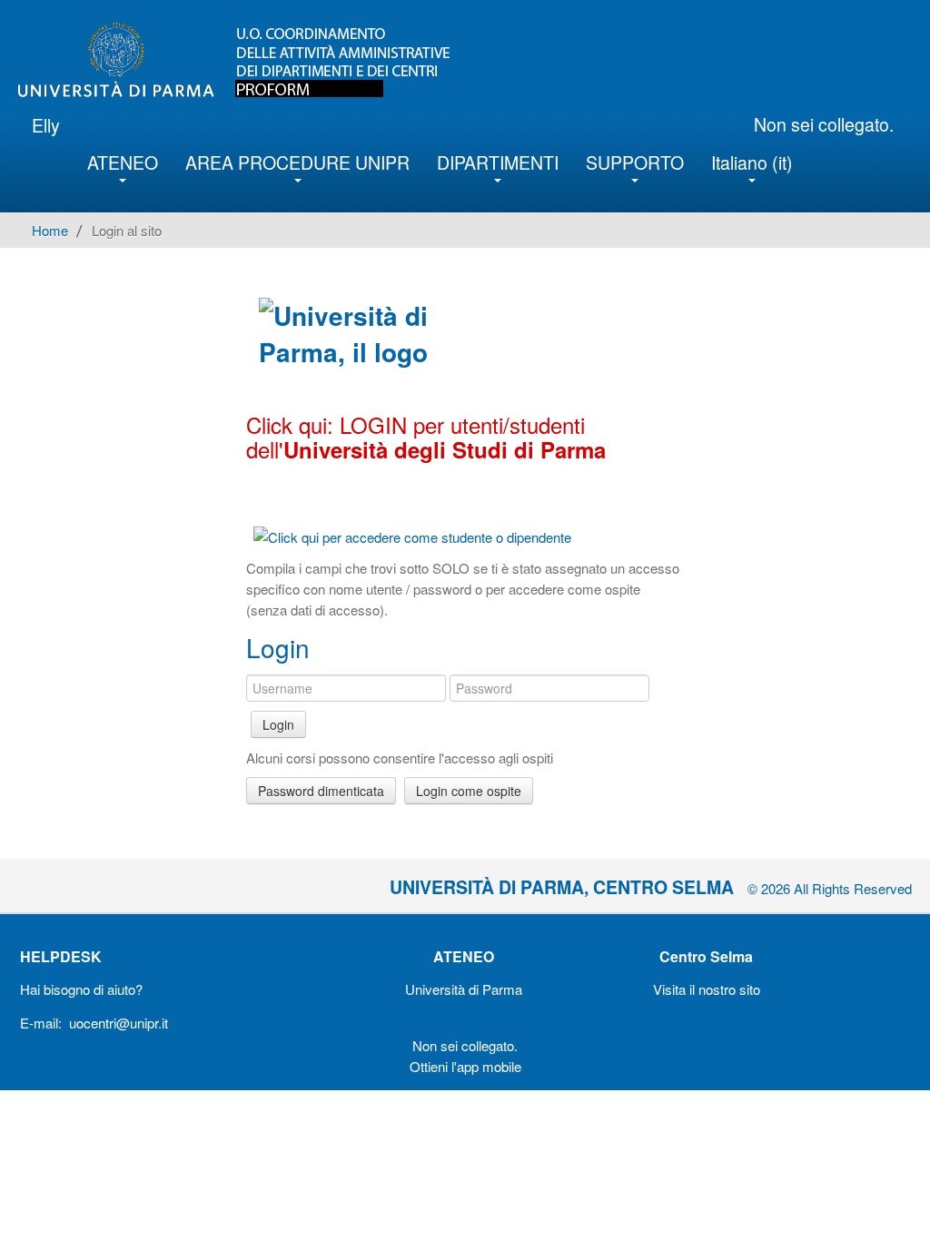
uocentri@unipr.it (118, 1022)
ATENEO (122, 162)
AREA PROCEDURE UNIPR (297, 162)
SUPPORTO (635, 162)
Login (278, 724)
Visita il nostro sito (706, 989)
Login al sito (127, 230)
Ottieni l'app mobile (465, 1066)
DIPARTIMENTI (498, 162)
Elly (46, 125)
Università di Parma (463, 989)
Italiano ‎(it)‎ (752, 162)
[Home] (248, 60)
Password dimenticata (321, 791)
